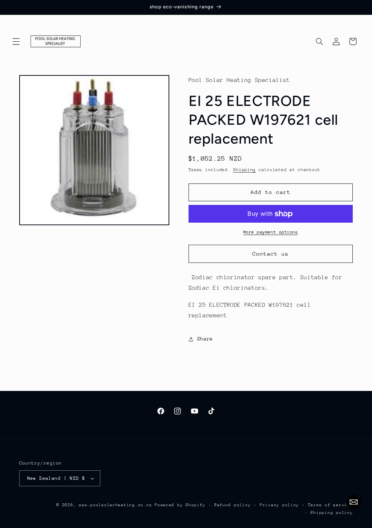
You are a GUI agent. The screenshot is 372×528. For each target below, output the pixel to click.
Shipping (244, 169)
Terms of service (330, 505)
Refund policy (232, 505)
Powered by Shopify (180, 505)
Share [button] (205, 339)
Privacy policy (279, 505)
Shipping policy (332, 512)
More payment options (270, 232)
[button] (16, 41)
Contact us (270, 254)
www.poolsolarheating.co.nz (115, 505)
